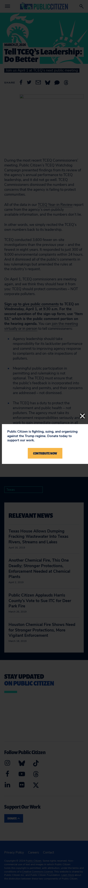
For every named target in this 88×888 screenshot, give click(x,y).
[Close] (82, 416)
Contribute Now (45, 453)
